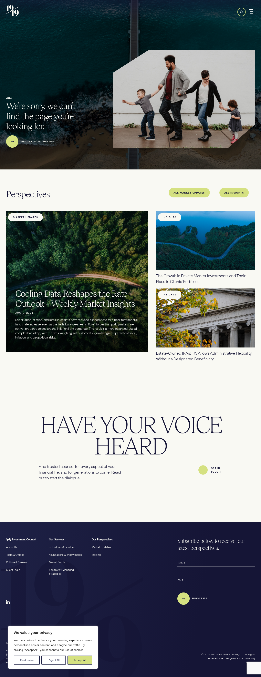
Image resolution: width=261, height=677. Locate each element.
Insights (96, 554)
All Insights (234, 192)
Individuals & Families (61, 547)
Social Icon (8, 602)
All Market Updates (189, 192)
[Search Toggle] (241, 16)
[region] (53, 647)
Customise (27, 660)
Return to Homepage (37, 141)
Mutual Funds (57, 562)
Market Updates (101, 547)
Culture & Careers (16, 562)
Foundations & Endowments (65, 554)
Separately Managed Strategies (61, 571)
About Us (11, 547)
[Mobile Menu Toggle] (252, 11)
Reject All (54, 660)
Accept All (80, 660)
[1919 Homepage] (26, 16)
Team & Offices (15, 554)
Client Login (13, 569)
